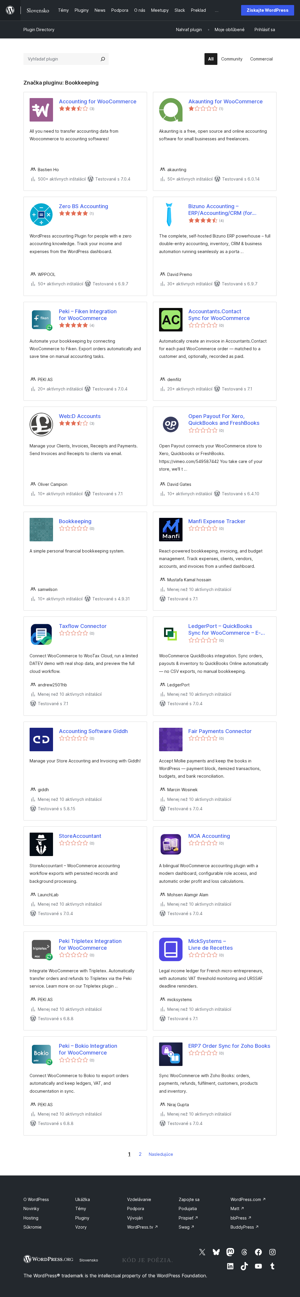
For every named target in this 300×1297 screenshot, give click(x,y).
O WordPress (36, 1199)
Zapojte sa (189, 1199)
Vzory (81, 1226)
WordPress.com (248, 1199)
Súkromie (32, 1226)
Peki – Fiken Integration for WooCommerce (88, 314)
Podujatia (188, 1208)
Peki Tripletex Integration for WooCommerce (90, 944)
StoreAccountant (80, 836)
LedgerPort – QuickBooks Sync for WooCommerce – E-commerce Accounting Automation (224, 629)
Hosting (30, 1217)
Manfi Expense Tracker (217, 521)
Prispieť (188, 1217)
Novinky (31, 1208)
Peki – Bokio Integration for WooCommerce (88, 1049)
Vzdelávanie (139, 1199)
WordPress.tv (142, 1226)
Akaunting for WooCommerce (225, 101)
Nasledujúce (161, 1154)
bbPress (241, 1217)
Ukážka (82, 1199)
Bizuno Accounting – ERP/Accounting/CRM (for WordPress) (220, 210)
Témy (80, 1208)
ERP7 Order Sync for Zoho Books (229, 1046)
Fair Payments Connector (220, 731)
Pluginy (82, 1217)
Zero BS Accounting (83, 206)
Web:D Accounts (80, 416)
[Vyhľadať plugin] (103, 59)
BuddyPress (245, 1226)
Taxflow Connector (83, 626)
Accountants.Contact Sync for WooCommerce (219, 314)
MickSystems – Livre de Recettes (210, 944)
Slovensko (88, 1260)
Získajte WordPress (268, 10)
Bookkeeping (75, 521)
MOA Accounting (209, 836)
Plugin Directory (38, 29)
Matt (237, 1208)
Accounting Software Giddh (93, 731)
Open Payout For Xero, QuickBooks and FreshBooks (224, 419)
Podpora (135, 1208)
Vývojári (135, 1217)
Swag (187, 1226)
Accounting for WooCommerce (98, 101)
